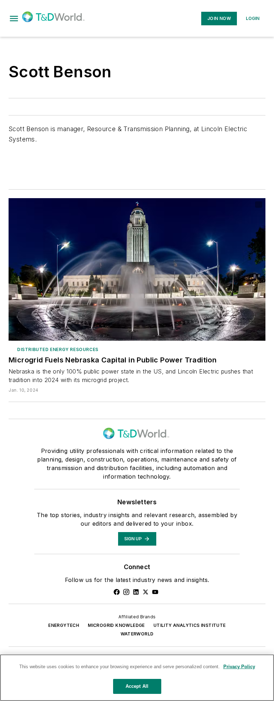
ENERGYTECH (63, 625)
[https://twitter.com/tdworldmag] (145, 592)
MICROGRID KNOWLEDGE (116, 625)
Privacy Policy (239, 666)
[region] (137, 677)
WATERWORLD (137, 633)
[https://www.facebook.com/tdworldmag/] (116, 592)
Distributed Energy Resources (57, 349)
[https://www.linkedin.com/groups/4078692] (135, 592)
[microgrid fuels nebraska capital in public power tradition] (137, 269)
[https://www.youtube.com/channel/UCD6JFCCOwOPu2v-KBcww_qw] (155, 592)
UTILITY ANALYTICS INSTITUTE (189, 625)
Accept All (137, 686)
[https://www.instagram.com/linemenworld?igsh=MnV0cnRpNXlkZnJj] (126, 592)
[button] (14, 18)
